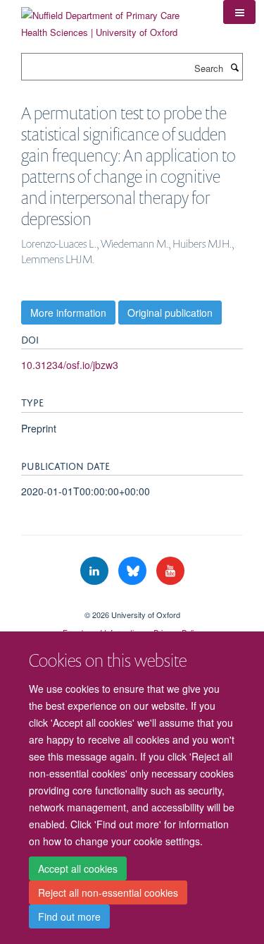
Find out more (69, 916)
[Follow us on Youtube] (170, 571)
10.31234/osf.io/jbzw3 (69, 365)
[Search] (234, 67)
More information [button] (68, 312)
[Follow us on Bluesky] (133, 571)
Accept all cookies (78, 868)
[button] (239, 12)
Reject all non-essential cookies (108, 892)
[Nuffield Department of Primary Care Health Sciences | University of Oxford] (111, 18)
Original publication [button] (170, 312)
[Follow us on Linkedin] (95, 571)
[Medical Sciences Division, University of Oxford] (132, 602)
